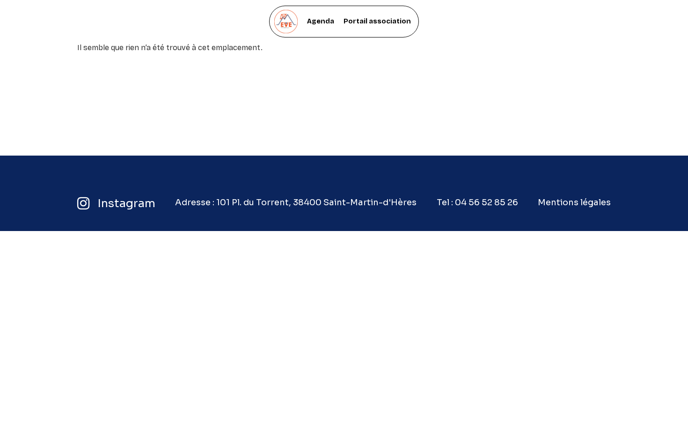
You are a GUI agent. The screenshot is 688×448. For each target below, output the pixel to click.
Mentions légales (574, 203)
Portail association (377, 21)
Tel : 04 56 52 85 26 (477, 203)
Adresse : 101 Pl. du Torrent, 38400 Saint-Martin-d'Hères (296, 203)
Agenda (320, 21)
